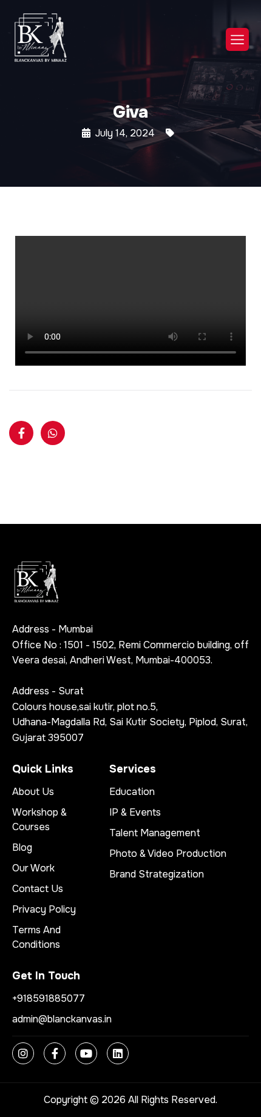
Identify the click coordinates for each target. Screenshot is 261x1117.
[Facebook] (55, 1053)
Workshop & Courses (39, 819)
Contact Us (37, 888)
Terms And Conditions (36, 937)
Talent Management (154, 833)
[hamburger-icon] (237, 39)
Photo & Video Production (167, 853)
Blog (22, 847)
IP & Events (135, 812)
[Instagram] (23, 1053)
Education (132, 791)
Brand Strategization (156, 874)
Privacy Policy (44, 909)
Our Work (33, 868)
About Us (33, 791)
